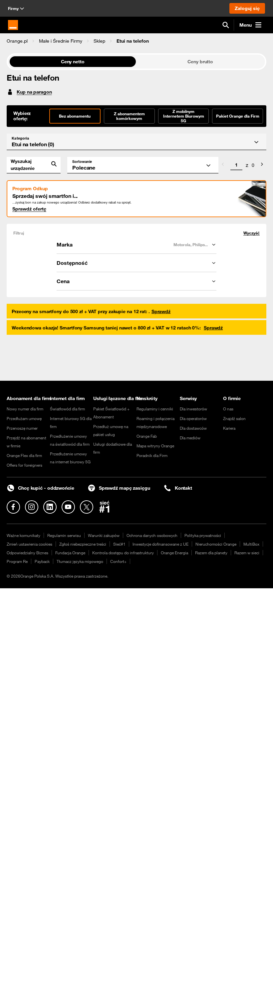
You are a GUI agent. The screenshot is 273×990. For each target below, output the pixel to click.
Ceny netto (73, 62)
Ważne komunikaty (23, 535)
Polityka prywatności (202, 535)
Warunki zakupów (104, 535)
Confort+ (118, 561)
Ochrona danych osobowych (152, 535)
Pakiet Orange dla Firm (237, 116)
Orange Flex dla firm (24, 455)
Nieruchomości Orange (215, 544)
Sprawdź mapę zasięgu (124, 488)
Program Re (17, 561)
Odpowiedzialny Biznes (27, 552)
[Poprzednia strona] (222, 165)
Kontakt (183, 488)
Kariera (229, 428)
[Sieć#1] (104, 506)
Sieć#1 (119, 544)
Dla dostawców (193, 428)
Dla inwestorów (193, 408)
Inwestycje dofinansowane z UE (160, 544)
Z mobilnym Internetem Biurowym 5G (183, 116)
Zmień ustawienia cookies (29, 544)
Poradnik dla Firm (151, 455)
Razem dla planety (211, 552)
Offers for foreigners (24, 465)
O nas (228, 408)
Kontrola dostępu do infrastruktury (123, 552)
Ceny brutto (200, 62)
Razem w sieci (246, 552)
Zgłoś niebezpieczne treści (82, 544)
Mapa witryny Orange (155, 445)
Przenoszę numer (22, 428)
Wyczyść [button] (251, 233)
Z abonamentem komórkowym (129, 116)
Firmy (13, 8)
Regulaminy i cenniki (154, 408)
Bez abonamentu (75, 116)
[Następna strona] (262, 165)
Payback (42, 561)
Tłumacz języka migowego (80, 561)
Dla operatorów (193, 418)
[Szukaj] (226, 25)
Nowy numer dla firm (25, 408)
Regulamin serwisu (64, 535)
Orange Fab (146, 436)
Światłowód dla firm (67, 408)
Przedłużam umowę (24, 418)
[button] (17, 41)
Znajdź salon (234, 418)
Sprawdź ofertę (29, 209)
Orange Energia (174, 552)
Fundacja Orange (70, 552)
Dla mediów (190, 437)
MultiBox (251, 544)
